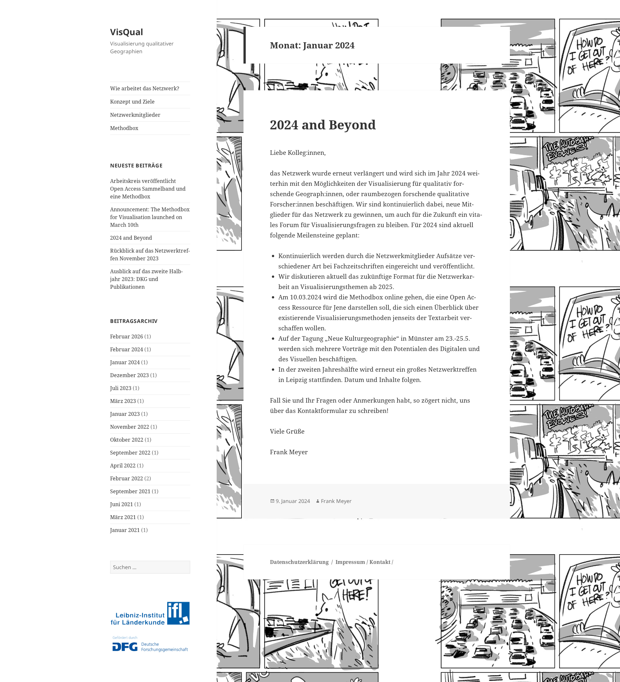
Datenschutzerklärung (299, 562)
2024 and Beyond (131, 237)
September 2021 (130, 491)
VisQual (126, 32)
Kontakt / (381, 562)
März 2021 (123, 517)
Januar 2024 (125, 362)
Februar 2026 (126, 336)
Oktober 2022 (126, 439)
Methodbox (124, 128)
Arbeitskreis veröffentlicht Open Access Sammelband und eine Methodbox (148, 188)
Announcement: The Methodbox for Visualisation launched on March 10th (150, 217)
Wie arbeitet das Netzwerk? (144, 88)
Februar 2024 (126, 349)
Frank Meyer (336, 501)
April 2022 (123, 465)
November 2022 (129, 426)
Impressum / (352, 562)
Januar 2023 (125, 413)
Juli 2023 (120, 388)
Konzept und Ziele (132, 101)
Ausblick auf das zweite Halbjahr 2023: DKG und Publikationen (146, 279)
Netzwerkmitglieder (135, 114)
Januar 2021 (125, 530)
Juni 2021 (121, 504)
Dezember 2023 (129, 375)
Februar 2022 (126, 478)
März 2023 (123, 401)
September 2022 (130, 452)
